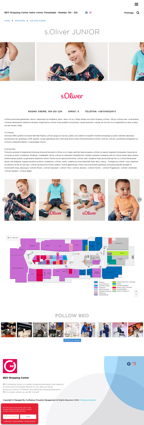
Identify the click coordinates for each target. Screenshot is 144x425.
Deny (28, 416)
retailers (20, 21)
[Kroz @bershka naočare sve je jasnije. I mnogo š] (135, 329)
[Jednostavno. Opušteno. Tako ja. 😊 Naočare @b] (103, 329)
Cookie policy (8, 421)
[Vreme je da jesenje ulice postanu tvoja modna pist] (56, 329)
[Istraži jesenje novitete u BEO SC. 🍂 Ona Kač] (87, 329)
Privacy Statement (18, 421)
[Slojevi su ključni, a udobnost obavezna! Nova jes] (119, 329)
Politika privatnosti (29, 421)
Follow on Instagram (73, 340)
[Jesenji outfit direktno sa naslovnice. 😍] (40, 329)
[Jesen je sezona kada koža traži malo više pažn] (72, 329)
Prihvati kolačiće (11, 416)
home (7, 21)
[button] (70, 63)
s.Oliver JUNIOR (38, 21)
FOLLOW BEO (72, 316)
